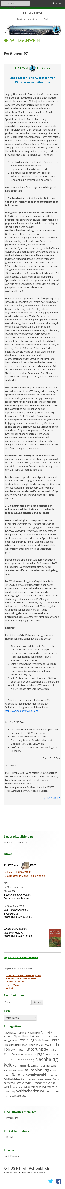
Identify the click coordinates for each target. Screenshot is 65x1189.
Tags (7, 1011)
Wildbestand (31, 1087)
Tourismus (44, 1079)
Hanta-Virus (12, 984)
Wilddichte (45, 1087)
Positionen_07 (16, 53)
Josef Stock (52, 1054)
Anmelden (39, 1172)
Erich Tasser (42, 1040)
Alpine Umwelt (23, 1036)
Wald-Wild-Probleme (32, 1083)
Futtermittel (16, 1049)
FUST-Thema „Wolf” (19, 872)
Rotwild (19, 1075)
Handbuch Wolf (15, 906)
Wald (13, 1083)
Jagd (41, 1054)
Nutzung (51, 1065)
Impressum (12, 1117)
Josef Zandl (10, 1060)
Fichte (54, 1040)
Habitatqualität (27, 1054)
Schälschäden (12, 1079)
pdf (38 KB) (52, 798)
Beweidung (26, 1040)
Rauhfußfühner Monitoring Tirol (23, 975)
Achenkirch (33, 1032)
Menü (58, 3)
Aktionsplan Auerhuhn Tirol (21, 978)
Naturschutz (36, 1065)
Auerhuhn (40, 1036)
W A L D (10, 987)
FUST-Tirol (32, 13)
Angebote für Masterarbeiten (21, 957)
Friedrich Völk (35, 1045)
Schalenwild (36, 1074)
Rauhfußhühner (13, 1070)
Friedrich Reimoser (15, 1045)
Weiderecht (18, 1087)
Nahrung (19, 1065)
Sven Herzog (27, 1079)
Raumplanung (36, 1070)
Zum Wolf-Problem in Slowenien (26, 875)
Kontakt (10, 1137)
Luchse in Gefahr (15, 981)
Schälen (52, 1075)
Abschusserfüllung (15, 1032)
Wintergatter (19, 1095)
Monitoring (26, 1060)
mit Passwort (13, 1156)
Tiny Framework (21, 1172)
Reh (52, 1070)
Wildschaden (27, 1091)
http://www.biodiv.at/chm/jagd (21, 710)
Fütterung (34, 1049)
